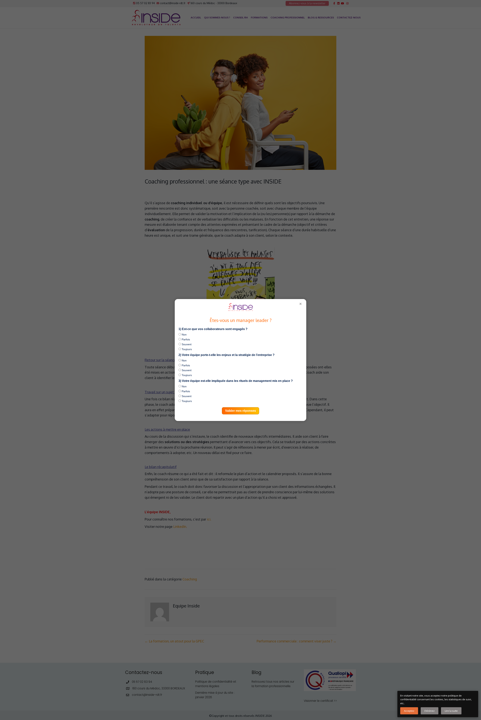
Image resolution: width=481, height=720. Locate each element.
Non (184, 334)
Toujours (186, 349)
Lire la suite (451, 710)
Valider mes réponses (240, 410)
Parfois (185, 339)
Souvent (186, 344)
